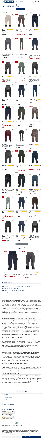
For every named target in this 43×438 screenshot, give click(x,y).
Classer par (5, 12)
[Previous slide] (3, 60)
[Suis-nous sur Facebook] (20, 391)
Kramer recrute (8, 404)
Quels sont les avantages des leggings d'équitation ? (13, 285)
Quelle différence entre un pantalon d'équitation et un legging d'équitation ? (17, 286)
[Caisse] (40, 1)
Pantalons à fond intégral (31, 9)
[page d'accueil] (9, 1)
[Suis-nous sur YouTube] (26, 391)
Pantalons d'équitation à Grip (9, 9)
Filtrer (32, 12)
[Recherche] (30, 1)
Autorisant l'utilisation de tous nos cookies (31, 436)
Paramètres (11, 436)
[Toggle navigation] (3, 1)
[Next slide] (13, 60)
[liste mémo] (38, 1)
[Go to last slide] (3, 264)
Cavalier (3, 4)
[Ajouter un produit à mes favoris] (13, 15)
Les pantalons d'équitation (7, 320)
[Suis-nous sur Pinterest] (23, 391)
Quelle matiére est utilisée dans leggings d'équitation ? (13, 290)
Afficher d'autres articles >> (21, 243)
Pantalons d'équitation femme (10, 4)
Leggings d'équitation (19, 4)
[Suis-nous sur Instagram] (17, 391)
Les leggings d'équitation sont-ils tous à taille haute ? (13, 292)
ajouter (8, 246)
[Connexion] (35, 1)
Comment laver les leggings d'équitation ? (11, 294)
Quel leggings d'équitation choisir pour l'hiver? (12, 288)
